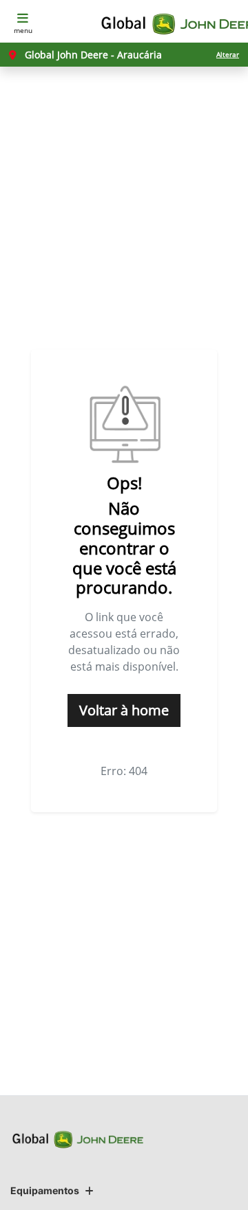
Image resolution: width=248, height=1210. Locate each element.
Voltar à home (124, 710)
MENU (23, 30)
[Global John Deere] (169, 24)
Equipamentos (44, 1190)
